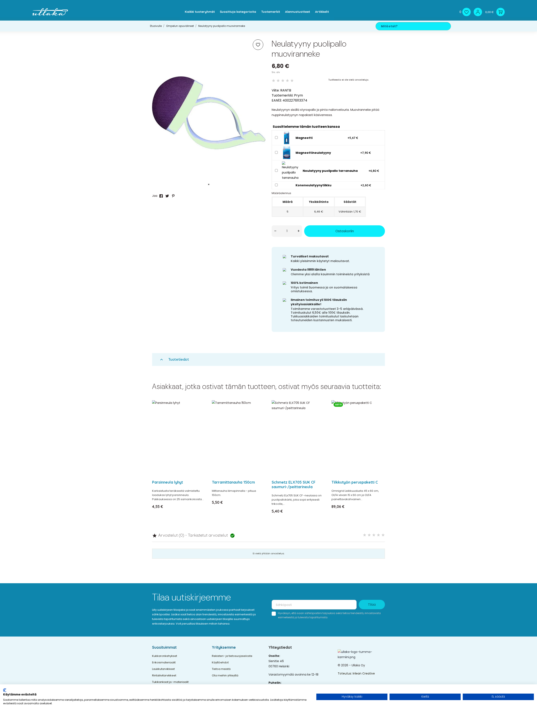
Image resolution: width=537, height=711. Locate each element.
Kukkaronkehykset (164, 656)
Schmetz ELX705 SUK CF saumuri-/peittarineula (293, 484)
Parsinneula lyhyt (167, 482)
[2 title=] (369, 535)
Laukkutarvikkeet (163, 669)
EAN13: (277, 100)
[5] (292, 80)
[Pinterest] (173, 195)
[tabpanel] (208, 112)
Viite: (275, 90)
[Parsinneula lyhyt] (199, 414)
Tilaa (372, 604)
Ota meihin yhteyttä (225, 675)
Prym (298, 95)
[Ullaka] (50, 12)
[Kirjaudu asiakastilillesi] (478, 12)
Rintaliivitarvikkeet (164, 675)
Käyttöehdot (220, 662)
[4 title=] (378, 535)
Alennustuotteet (297, 12)
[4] (287, 80)
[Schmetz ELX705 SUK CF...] (319, 414)
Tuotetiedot (174, 359)
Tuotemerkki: (282, 95)
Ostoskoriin (344, 231)
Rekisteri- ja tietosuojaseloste (232, 656)
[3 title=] (374, 535)
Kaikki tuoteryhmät (200, 12)
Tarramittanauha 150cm (233, 482)
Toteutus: (345, 673)
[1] (273, 80)
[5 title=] (383, 535)
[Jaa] (161, 195)
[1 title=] (364, 535)
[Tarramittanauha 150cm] (259, 414)
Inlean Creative (364, 673)
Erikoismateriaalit (164, 662)
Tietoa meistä (221, 669)
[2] (278, 80)
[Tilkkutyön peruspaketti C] (379, 414)
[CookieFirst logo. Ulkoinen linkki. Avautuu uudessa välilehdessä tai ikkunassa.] (4, 690)
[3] (283, 80)
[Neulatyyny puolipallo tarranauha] (290, 170)
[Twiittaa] (167, 195)
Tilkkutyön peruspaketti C (354, 482)
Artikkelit (322, 12)
